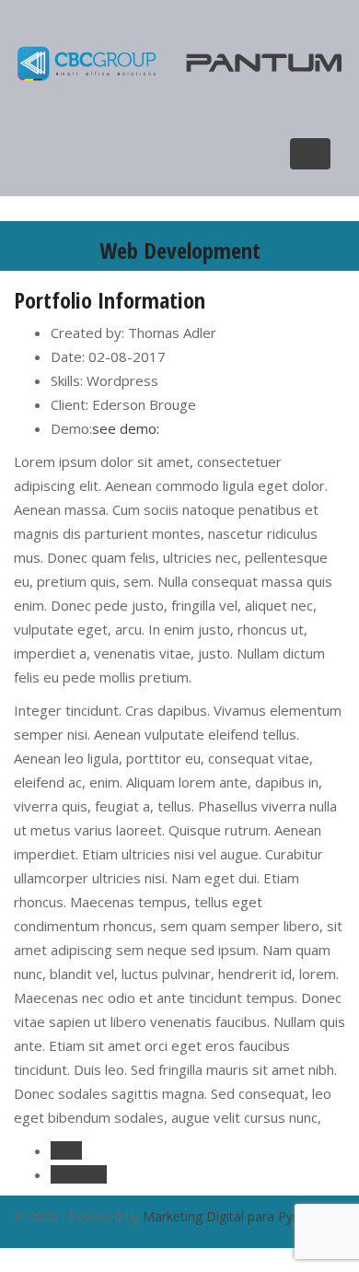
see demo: (125, 428)
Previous (79, 1174)
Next (66, 1150)
